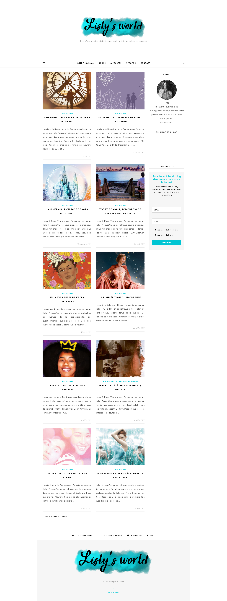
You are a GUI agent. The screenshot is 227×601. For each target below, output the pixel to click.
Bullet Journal (85, 63)
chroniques (67, 113)
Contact (146, 63)
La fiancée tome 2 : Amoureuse (120, 297)
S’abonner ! (167, 242)
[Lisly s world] (113, 27)
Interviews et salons (127, 381)
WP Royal (120, 582)
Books (102, 63)
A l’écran (115, 63)
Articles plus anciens (56, 517)
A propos (131, 63)
